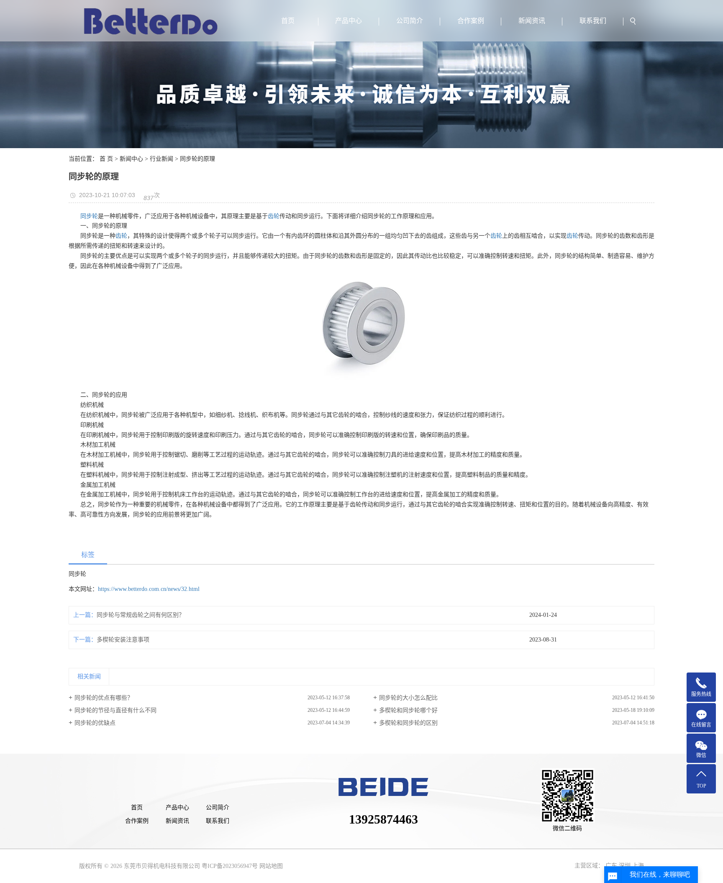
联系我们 (592, 20)
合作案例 (470, 20)
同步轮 (89, 216)
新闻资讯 (531, 20)
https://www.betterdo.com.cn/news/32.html (149, 589)
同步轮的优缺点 (94, 723)
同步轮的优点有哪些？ (103, 698)
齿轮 (273, 216)
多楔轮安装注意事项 (123, 640)
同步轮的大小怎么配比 (408, 698)
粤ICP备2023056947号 (230, 866)
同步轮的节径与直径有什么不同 (115, 710)
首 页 (106, 159)
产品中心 (348, 20)
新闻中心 (131, 159)
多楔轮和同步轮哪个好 (408, 710)
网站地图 (271, 866)
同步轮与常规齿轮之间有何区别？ (141, 615)
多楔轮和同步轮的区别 (408, 723)
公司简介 (409, 20)
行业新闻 (161, 159)
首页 (288, 20)
